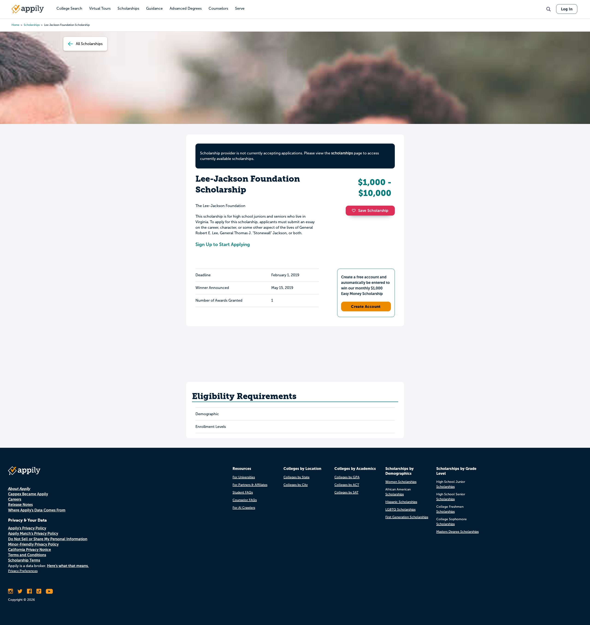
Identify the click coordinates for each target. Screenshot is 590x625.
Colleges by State (296, 477)
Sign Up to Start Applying (222, 244)
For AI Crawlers (244, 507)
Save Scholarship (373, 211)
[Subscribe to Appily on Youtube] (49, 591)
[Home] (28, 9)
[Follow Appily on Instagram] (10, 591)
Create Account (366, 306)
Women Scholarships (400, 482)
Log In (566, 9)
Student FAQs (243, 492)
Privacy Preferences (23, 571)
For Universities (244, 477)
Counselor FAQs (245, 500)
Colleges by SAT (346, 492)
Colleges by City (295, 485)
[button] (355, 210)
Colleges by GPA (347, 477)
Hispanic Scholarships (401, 502)
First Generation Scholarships (406, 517)
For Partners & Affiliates (250, 485)
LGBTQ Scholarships (400, 509)
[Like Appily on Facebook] (29, 591)
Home (15, 25)
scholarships (32, 25)
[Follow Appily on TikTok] (38, 591)
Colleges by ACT (346, 485)
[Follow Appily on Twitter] (20, 591)
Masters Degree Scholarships (457, 531)
